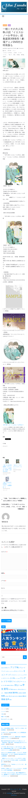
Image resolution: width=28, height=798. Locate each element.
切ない (17, 685)
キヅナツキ (12, 671)
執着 (21, 685)
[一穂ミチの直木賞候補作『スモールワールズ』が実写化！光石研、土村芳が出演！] (7, 461)
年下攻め (11, 689)
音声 (7, 699)
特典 (14, 54)
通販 (23, 696)
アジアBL (14, 667)
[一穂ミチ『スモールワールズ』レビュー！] (17, 461)
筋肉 (13, 696)
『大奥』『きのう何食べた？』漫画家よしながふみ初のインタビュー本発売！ (15, 499)
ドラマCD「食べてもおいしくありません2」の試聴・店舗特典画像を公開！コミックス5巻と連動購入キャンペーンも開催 (13, 748)
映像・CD (3, 716)
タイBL (12, 678)
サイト (3, 588)
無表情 (24, 693)
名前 (3, 573)
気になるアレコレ (5, 719)
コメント (4, 551)
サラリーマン (6, 678)
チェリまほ (17, 678)
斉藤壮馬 (6, 693)
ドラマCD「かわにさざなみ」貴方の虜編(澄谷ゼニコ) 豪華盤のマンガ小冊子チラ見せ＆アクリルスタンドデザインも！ (14, 774)
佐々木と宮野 (3, 685)
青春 (3, 699)
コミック (3, 708)
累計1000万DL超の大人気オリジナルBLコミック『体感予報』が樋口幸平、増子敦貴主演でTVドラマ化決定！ (14, 742)
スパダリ (20, 52)
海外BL (15, 693)
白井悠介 (7, 696)
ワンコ (24, 681)
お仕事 (15, 52)
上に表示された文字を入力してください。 (13, 610)
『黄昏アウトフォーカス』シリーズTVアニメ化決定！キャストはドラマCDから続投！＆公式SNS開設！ (13, 760)
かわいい (7, 667)
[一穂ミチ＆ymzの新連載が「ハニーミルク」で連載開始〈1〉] (7, 479)
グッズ (8, 675)
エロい (7, 671)
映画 (10, 693)
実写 (6, 689)
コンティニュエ (20, 674)
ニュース (5, 25)
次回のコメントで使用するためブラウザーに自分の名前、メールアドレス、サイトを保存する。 (13, 601)
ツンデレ (5, 54)
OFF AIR (9, 50)
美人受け (16, 696)
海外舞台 (20, 693)
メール (3, 580)
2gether (2, 667)
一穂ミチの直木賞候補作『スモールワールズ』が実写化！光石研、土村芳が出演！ (7, 468)
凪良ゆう (12, 685)
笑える (10, 696)
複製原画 (20, 696)
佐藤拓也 (8, 685)
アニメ (14, 50)
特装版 (18, 54)
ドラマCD (8, 681)
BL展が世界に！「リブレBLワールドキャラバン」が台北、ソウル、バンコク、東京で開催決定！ (13, 507)
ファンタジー (17, 681)
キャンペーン (18, 671)
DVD (5, 50)
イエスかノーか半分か (7, 52)
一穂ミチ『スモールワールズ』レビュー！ (17, 466)
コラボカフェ (14, 675)
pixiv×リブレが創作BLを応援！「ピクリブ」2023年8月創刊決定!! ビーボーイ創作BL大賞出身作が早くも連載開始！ (14, 754)
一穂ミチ (10, 54)
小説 (9, 25)
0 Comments (20, 48)
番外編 (22, 54)
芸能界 (4, 56)
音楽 (10, 699)
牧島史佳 (6, 48)
